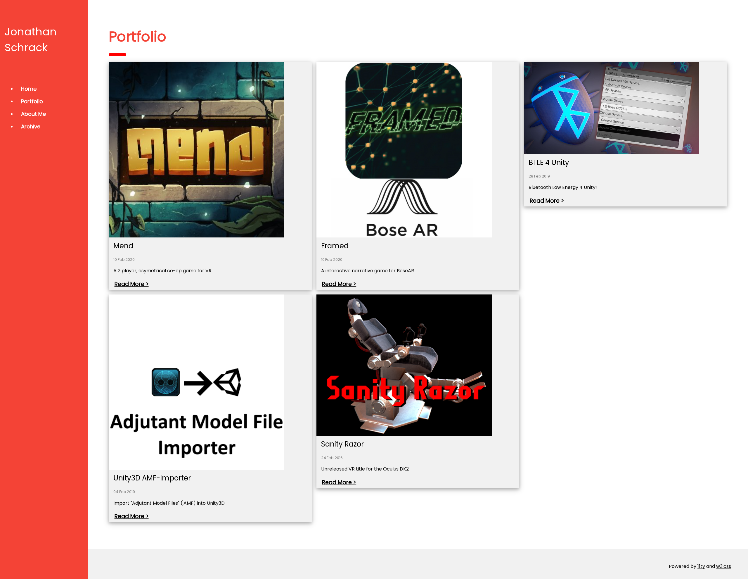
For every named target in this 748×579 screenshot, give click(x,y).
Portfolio (32, 101)
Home (29, 88)
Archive (30, 126)
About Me (33, 114)
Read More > (132, 284)
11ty (701, 566)
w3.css (723, 566)
